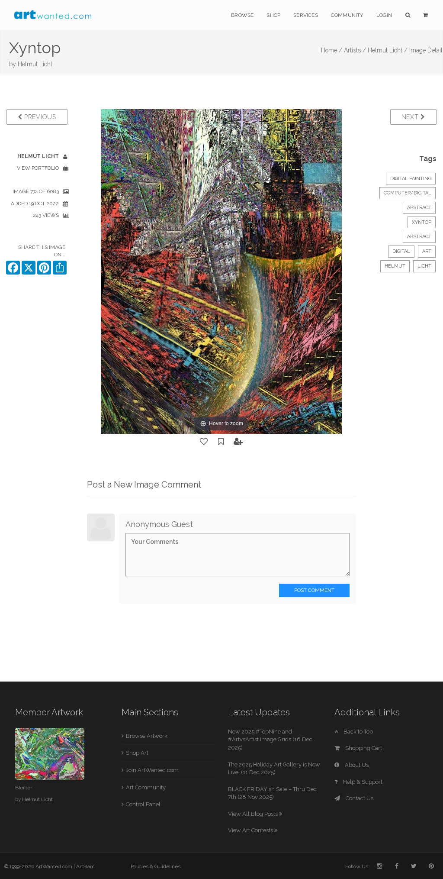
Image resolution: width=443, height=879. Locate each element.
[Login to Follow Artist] (238, 441)
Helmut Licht (35, 64)
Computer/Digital (407, 193)
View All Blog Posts (253, 814)
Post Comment (314, 590)
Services (305, 15)
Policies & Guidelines (155, 866)
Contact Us (358, 798)
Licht (424, 266)
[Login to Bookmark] (221, 441)
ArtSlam (85, 866)
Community (347, 15)
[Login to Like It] (204, 441)
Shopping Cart (363, 748)
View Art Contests (251, 830)
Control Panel (143, 804)
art (426, 251)
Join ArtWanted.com (152, 770)
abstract (419, 236)
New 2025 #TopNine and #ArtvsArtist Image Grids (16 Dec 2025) (270, 739)
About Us (356, 765)
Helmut (395, 266)
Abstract (419, 207)
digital (401, 251)
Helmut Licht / (388, 50)
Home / (331, 50)
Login (384, 15)
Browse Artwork (146, 736)
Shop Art (137, 753)
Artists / (355, 50)
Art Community (146, 787)
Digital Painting (410, 178)
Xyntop (421, 222)
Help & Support (362, 782)
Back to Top (357, 731)
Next (411, 116)
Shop (273, 15)
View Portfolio (38, 168)
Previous (39, 116)
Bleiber (23, 788)
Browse (242, 15)
